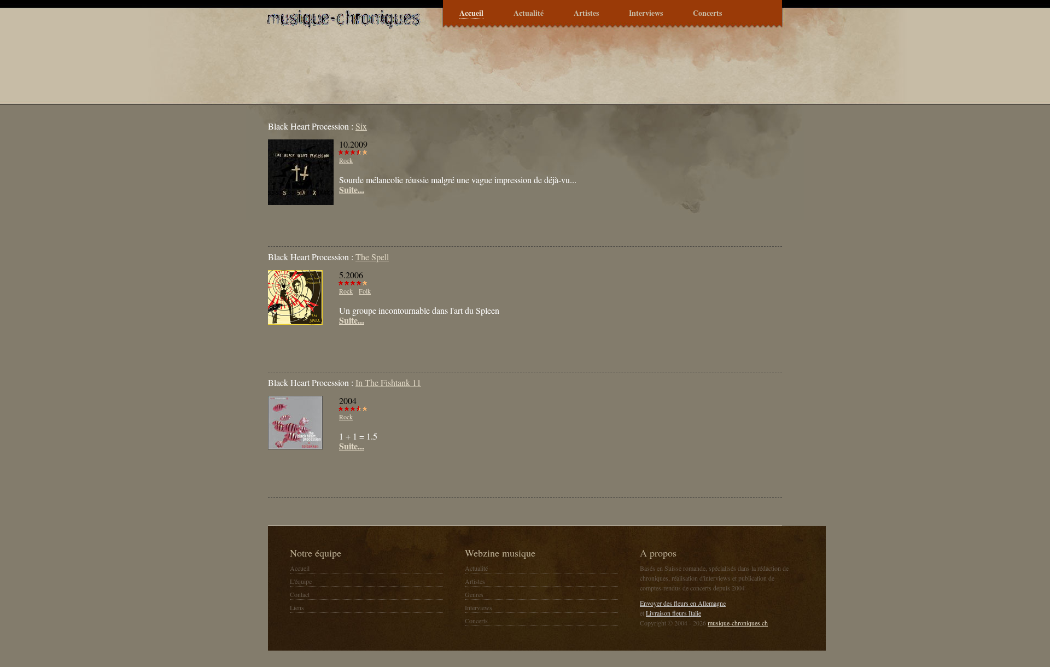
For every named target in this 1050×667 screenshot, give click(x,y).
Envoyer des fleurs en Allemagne (683, 603)
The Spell (372, 256)
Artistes (586, 13)
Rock (346, 160)
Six (361, 126)
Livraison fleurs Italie (673, 613)
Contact (300, 594)
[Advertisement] (396, 221)
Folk (365, 290)
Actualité (529, 13)
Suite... (351, 190)
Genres (474, 594)
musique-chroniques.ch (738, 622)
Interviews (646, 13)
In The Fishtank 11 (388, 382)
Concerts (707, 13)
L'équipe (301, 581)
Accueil (471, 13)
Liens (297, 607)
